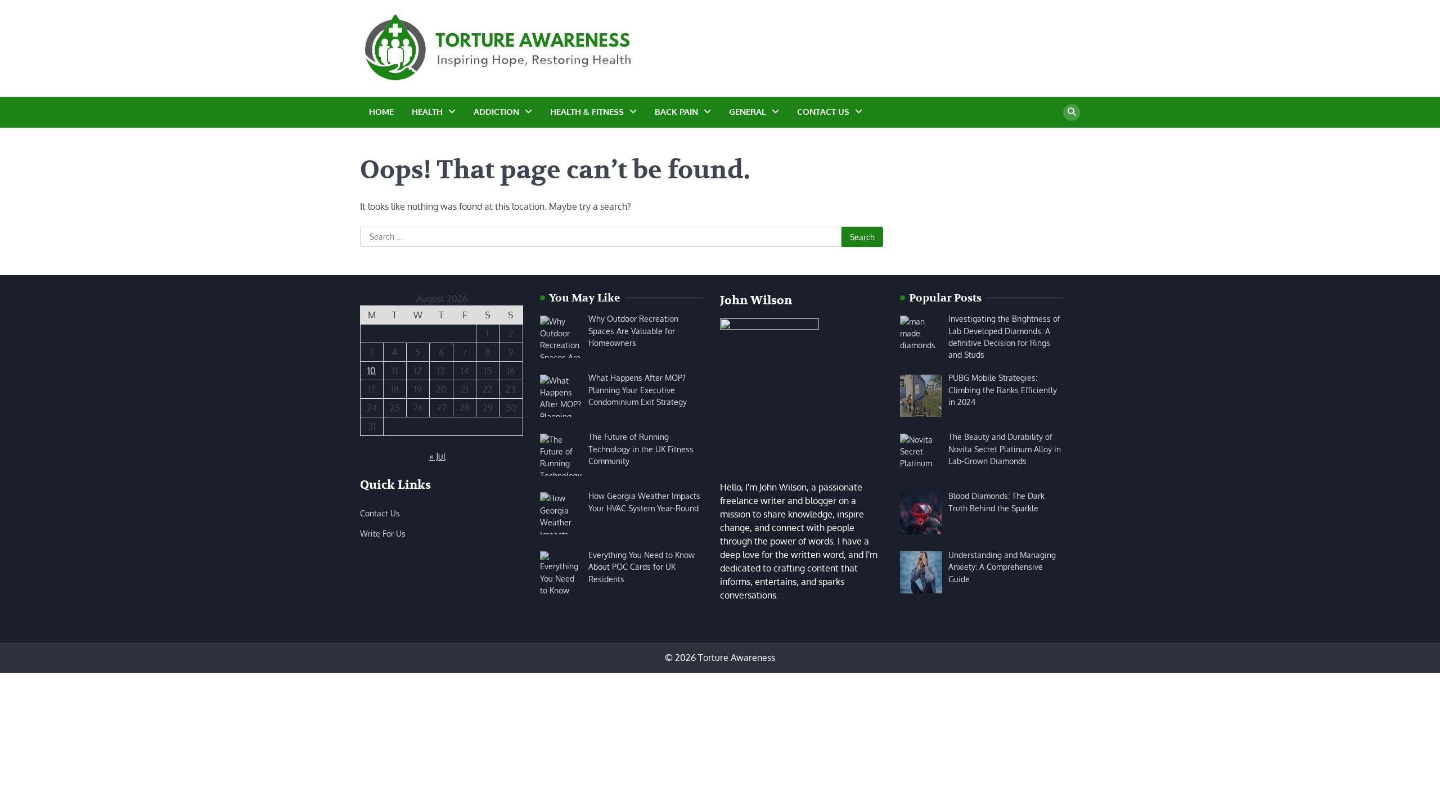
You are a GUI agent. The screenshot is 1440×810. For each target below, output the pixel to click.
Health (427, 111)
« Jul (437, 456)
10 (371, 370)
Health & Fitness (587, 111)
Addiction (496, 111)
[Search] (1071, 112)
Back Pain (676, 111)
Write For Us (383, 533)
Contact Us (823, 111)
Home (381, 111)
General (747, 111)
